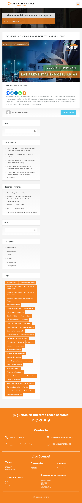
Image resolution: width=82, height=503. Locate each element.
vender (25, 387)
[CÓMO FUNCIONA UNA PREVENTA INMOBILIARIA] (41, 61)
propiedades (31, 376)
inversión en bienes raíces (16, 353)
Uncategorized (11, 265)
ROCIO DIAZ (20, 205)
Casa (22, 316)
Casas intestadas (13, 320)
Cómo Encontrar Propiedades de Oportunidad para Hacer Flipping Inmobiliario (19, 199)
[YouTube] (45, 420)
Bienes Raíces (11, 251)
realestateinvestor (13, 380)
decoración (11, 338)
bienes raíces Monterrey (15, 312)
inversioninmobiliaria (14, 350)
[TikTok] (49, 420)
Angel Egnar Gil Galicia (30, 212)
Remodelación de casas (15, 383)
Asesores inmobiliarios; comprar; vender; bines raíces (21, 294)
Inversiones (20, 346)
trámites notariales (13, 387)
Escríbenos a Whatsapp (8, 484)
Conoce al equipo (61, 467)
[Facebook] (8, 93)
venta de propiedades (14, 395)
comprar (25, 320)
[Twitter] (12, 93)
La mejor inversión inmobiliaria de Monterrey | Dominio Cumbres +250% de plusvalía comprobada (21, 175)
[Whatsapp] (20, 93)
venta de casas (29, 391)
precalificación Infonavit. (15, 372)
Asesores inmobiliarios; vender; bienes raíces (20, 300)
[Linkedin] (16, 93)
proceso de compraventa (15, 376)
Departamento (23, 338)
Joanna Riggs (22, 193)
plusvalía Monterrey (13, 368)
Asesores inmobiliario (27, 283)
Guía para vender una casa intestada (46, 487)
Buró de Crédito (12, 316)
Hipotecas (21, 342)
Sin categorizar (22, 86)
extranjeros (11, 342)
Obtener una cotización (8, 466)
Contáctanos (8, 481)
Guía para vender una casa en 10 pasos (45, 483)
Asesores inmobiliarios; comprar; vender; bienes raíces (21, 288)
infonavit (9, 258)
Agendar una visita (10, 469)
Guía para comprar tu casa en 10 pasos (46, 479)
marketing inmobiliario (14, 361)
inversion (10, 346)
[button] (78, 4)
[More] (24, 93)
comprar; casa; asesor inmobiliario (19, 323)
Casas (29, 316)
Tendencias (30, 383)
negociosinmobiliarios (14, 365)
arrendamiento (12, 283)
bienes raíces (29, 308)
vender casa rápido (14, 391)
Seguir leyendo (68, 112)
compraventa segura (27, 327)
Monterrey (28, 361)
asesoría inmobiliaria (14, 308)
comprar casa (12, 327)
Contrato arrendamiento (15, 331)
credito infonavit (12, 335)
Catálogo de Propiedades (34, 467)
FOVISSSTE (10, 255)
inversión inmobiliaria (14, 357)
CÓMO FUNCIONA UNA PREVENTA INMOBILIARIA (35, 36)
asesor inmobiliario (13, 305)
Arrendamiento (11, 247)
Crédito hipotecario (27, 335)
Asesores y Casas (21, 112)
